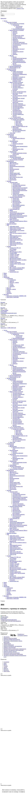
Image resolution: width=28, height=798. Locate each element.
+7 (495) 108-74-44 (11, 327)
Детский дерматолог (18, 413)
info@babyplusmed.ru (15, 621)
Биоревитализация (14, 478)
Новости (9, 589)
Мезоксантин (13, 471)
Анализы (9, 490)
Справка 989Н (13, 562)
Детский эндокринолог (18, 394)
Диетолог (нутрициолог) (19, 347)
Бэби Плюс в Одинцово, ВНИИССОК (16, 597)
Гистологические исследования (17, 512)
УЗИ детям (12, 442)
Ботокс (11, 477)
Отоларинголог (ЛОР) (18, 345)
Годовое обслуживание (18, 429)
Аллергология (13, 521)
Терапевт (15, 341)
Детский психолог (17, 422)
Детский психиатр (17, 421)
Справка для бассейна (15, 571)
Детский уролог (17, 395)
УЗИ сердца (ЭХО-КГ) (15, 551)
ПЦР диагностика (14, 529)
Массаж (12, 365)
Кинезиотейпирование (18, 338)
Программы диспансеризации (17, 437)
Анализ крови (16, 493)
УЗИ (8, 534)
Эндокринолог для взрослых (20, 353)
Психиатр (15, 359)
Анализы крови (14, 491)
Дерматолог (16, 350)
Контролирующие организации (12, 652)
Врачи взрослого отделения (17, 339)
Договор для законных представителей (13, 650)
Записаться (3, 18)
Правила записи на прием (10, 638)
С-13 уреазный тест (14, 518)
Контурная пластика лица (16, 486)
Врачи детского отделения (16, 391)
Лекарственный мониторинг (20, 499)
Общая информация (9, 644)
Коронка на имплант (18, 453)
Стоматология (10, 443)
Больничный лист (14, 581)
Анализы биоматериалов (16, 506)
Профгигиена (13, 461)
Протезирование (14, 450)
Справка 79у (13, 575)
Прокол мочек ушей (15, 482)
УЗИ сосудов (13, 554)
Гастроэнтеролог (17, 354)
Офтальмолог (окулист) (18, 358)
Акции (5, 585)
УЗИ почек (12, 550)
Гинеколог (15, 355)
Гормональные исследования (20, 497)
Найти (2, 15)
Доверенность (7, 643)
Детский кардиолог (17, 415)
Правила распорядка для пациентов (13, 646)
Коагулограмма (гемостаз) (19, 498)
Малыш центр (19, 434)
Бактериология (16, 510)
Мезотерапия (13, 485)
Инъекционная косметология (17, 475)
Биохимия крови (17, 495)
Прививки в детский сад (19, 386)
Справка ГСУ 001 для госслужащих (15, 557)
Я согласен (3, 11)
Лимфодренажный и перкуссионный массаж (19, 369)
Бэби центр (18, 430)
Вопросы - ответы (11, 590)
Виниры (15, 451)
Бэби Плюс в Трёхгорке (13, 598)
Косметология (10, 470)
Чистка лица (13, 487)
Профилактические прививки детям (17, 389)
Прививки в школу (17, 387)
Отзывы (9, 593)
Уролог (14, 343)
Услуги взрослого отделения (17, 333)
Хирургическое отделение (16, 469)
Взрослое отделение (12, 331)
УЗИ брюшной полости (16, 545)
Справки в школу (14, 566)
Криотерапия (13, 489)
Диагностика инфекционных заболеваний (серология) (17, 523)
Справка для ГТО (14, 565)
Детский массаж (17, 374)
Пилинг (12, 481)
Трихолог (12, 479)
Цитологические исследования (17, 516)
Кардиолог (15, 357)
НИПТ (11, 519)
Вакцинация (13, 379)
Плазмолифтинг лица (15, 483)
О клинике (6, 662)
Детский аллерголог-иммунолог (18, 411)
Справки (9, 555)
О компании (10, 587)
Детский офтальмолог (18, 417)
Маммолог (15, 349)
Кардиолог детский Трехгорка (17, 403)
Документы (6, 636)
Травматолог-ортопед (18, 361)
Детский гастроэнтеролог (19, 414)
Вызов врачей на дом (15, 377)
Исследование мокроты (19, 514)
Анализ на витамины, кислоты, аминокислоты (19, 504)
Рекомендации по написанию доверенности (15, 648)
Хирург (14, 362)
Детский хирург (17, 426)
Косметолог (13, 474)
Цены (5, 583)
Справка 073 (13, 559)
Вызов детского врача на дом (20, 435)
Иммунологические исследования (18, 525)
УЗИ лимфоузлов (14, 546)
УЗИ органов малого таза (16, 549)
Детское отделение (11, 378)
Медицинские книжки (15, 567)
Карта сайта (7, 671)
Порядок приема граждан (10, 651)
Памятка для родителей (10, 647)
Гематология (16, 502)
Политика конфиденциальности (12, 639)
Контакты (6, 595)
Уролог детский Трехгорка (19, 401)
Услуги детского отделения (16, 427)
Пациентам (6, 586)
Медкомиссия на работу (16, 561)
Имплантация (13, 446)
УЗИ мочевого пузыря (15, 538)
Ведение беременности (15, 375)
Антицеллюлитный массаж (20, 367)
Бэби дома (18, 431)
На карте (3, 302)
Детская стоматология (15, 466)
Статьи (8, 591)
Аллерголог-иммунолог (19, 351)
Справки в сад (13, 570)
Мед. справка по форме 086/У (17, 577)
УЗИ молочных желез (15, 547)
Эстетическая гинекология (19, 336)
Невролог (15, 342)
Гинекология (16, 334)
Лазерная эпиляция (11, 533)
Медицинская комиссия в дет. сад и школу (19, 440)
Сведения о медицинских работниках (13, 654)
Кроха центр (19, 433)
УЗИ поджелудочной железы (17, 537)
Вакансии (9, 594)
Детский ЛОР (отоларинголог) (17, 419)
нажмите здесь (20, 8)
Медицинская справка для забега (18, 569)
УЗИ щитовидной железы (16, 553)
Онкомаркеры (16, 501)
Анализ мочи (16, 509)
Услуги (5, 330)
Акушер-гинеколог (17, 346)
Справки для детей (14, 563)
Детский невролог (17, 393)
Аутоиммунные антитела (19, 494)
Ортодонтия (13, 454)
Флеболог (15, 363)
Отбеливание (13, 465)
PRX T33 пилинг (14, 473)
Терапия (12, 445)
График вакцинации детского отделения (18, 381)
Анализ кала (16, 507)
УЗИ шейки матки (14, 535)
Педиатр (15, 399)
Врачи (5, 582)
